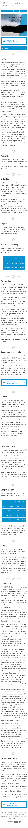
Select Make (4, 10)
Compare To (16, 10)
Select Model (10, 10)
